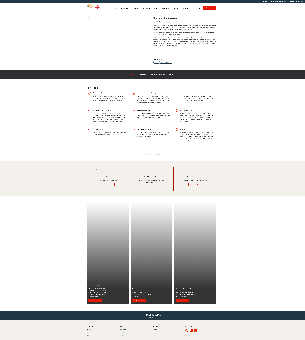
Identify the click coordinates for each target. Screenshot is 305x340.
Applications (124, 8)
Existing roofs (166, 62)
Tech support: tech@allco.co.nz (279, 1)
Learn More (108, 185)
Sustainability (123, 336)
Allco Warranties (124, 332)
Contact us (209, 8)
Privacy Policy (90, 339)
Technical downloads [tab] (158, 74)
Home (115, 8)
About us (185, 8)
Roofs (156, 62)
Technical (175, 8)
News (153, 332)
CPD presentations (91, 336)
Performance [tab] (142, 74)
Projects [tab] (171, 74)
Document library (195, 185)
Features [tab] (132, 74)
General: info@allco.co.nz (296, 1)
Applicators (165, 8)
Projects (156, 8)
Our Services (146, 8)
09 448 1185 (266, 1)
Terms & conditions (125, 339)
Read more (151, 187)
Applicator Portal (156, 339)
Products (135, 8)
